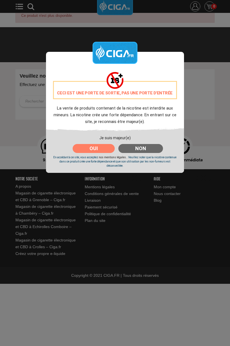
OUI (93, 148)
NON (140, 148)
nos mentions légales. (113, 157)
